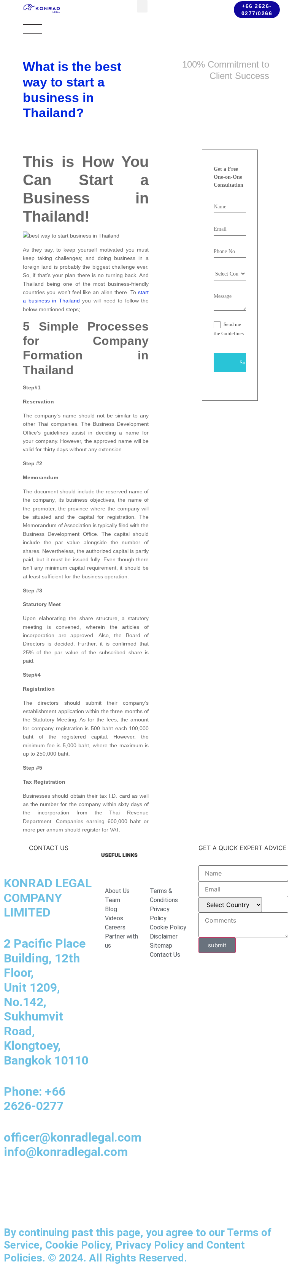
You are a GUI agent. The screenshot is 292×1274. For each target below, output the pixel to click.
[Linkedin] (13, 1182)
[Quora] (55, 1203)
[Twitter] (13, 1203)
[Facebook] (34, 1182)
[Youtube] (76, 1182)
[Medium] (55, 1182)
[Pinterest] (34, 1203)
